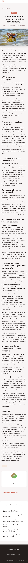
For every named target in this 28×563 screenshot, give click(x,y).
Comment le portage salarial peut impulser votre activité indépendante (13, 520)
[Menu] (25, 1)
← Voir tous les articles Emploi (9, 492)
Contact (19, 554)
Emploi (8, 8)
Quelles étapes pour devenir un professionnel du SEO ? (11, 530)
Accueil (3, 8)
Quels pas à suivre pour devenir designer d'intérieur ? (11, 535)
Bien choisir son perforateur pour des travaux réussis (13, 515)
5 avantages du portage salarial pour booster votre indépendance (12, 510)
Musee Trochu (14, 549)
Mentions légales (11, 554)
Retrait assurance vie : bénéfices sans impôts (13, 525)
